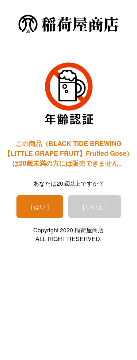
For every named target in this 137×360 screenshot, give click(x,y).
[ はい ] (40, 206)
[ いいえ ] (94, 206)
